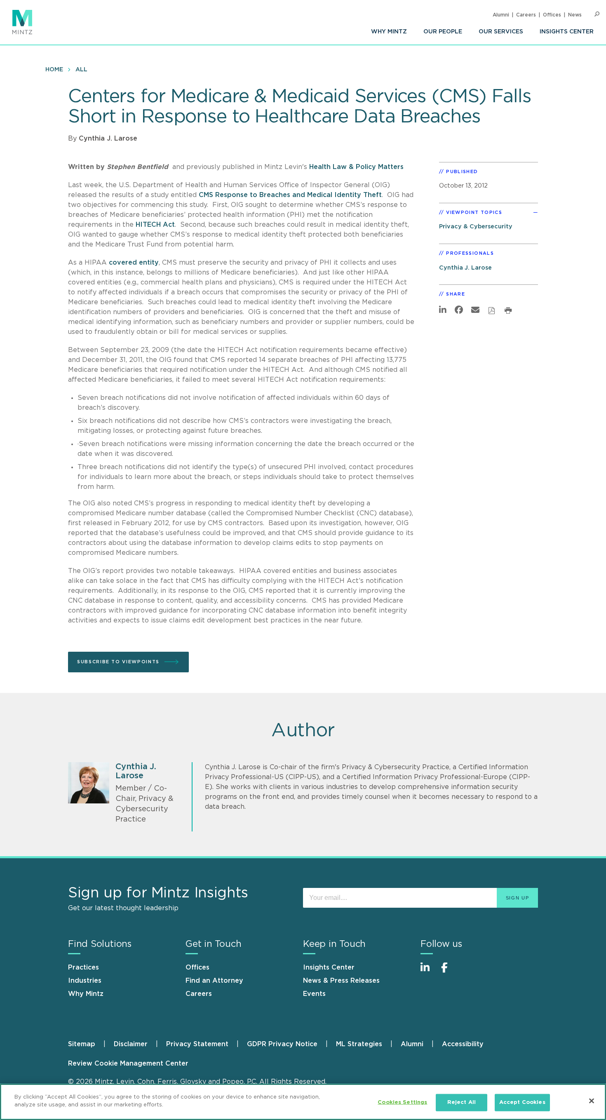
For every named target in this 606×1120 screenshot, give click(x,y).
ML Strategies (359, 1044)
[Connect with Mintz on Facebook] (449, 972)
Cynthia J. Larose (108, 138)
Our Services (501, 32)
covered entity (134, 262)
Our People (442, 32)
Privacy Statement (197, 1044)
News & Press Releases (341, 980)
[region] (303, 1102)
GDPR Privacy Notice (282, 1044)
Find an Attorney (214, 980)
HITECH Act (155, 224)
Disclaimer (131, 1044)
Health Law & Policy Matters (356, 167)
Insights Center (567, 32)
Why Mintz (389, 32)
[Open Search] (597, 14)
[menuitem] (389, 32)
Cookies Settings (402, 1102)
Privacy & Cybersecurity (475, 226)
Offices (552, 14)
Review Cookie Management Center (128, 1063)
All (81, 70)
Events (314, 994)
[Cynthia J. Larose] (88, 782)
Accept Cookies (522, 1102)
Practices (83, 967)
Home (54, 70)
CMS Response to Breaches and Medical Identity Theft (290, 195)
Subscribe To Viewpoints (118, 662)
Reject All (461, 1102)
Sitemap (81, 1044)
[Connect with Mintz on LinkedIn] (428, 972)
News (575, 14)
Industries (84, 980)
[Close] (592, 1101)
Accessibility (463, 1044)
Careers (526, 14)
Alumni (501, 14)
